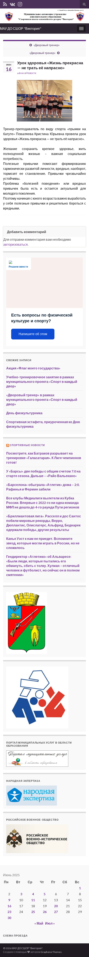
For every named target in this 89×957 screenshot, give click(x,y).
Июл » (50, 923)
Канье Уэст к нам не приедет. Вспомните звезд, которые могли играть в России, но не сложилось (42, 543)
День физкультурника (24, 413)
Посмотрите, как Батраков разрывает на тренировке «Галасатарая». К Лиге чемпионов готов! (43, 457)
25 (33, 912)
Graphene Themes (51, 951)
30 (9, 918)
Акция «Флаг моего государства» (33, 368)
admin (20, 73)
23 (9, 912)
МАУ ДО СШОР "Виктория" (20, 28)
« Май (38, 923)
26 (45, 912)
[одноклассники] (20, 3)
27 (56, 912)
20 (56, 906)
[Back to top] (80, 948)
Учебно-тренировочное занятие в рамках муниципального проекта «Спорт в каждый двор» (41, 381)
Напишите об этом (33, 334)
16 (9, 906)
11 (33, 900)
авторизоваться (15, 244)
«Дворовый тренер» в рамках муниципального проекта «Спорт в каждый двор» (41, 399)
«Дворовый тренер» (47, 45)
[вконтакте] (12, 3)
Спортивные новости (27, 445)
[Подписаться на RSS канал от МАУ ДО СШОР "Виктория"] (5, 3)
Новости (31, 73)
